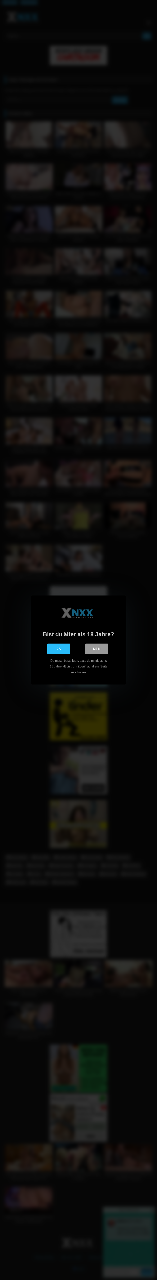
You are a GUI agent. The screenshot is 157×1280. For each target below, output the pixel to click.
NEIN (97, 648)
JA (59, 648)
